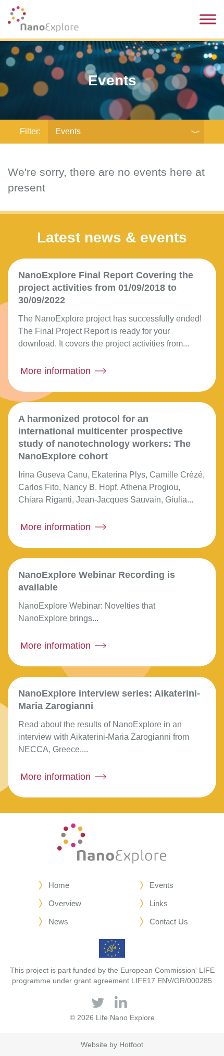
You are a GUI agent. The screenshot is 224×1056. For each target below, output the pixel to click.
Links (159, 903)
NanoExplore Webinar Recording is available (96, 581)
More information (55, 371)
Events (68, 131)
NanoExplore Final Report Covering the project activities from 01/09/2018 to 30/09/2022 (105, 287)
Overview (64, 903)
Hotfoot (131, 1044)
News (58, 921)
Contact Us (169, 921)
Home (58, 885)
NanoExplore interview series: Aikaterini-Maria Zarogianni (109, 699)
